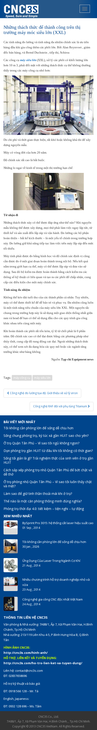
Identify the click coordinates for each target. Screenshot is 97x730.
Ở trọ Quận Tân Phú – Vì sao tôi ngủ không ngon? (41, 443)
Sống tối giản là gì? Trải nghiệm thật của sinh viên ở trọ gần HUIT (48, 460)
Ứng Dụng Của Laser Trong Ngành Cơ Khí (51, 561)
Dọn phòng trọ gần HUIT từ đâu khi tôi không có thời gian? (48, 450)
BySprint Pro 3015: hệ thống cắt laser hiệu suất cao (57, 523)
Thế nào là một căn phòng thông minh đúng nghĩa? (43, 501)
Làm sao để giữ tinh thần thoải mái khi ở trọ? (38, 493)
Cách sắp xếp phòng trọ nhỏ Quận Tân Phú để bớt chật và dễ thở (48, 472)
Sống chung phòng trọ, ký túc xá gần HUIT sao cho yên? (46, 435)
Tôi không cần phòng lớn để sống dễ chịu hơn (38, 428)
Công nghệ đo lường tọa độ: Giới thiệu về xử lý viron (43, 393)
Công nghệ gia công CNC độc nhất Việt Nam (52, 599)
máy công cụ (21, 378)
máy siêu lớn (42, 378)
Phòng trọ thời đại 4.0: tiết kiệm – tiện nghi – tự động (44, 508)
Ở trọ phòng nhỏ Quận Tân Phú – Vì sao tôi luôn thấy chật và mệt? (48, 484)
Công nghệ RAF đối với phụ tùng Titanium (60, 406)
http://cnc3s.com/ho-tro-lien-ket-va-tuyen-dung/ (43, 663)
